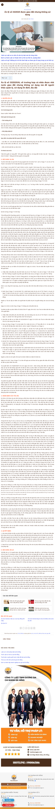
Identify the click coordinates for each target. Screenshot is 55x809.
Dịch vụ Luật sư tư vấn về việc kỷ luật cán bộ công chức (19, 55)
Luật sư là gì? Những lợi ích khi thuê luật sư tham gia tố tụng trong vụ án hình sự (27, 60)
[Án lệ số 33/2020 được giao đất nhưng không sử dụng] (27, 36)
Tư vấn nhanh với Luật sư (15, 787)
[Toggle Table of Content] (9, 78)
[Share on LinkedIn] (34, 628)
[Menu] (2, 4)
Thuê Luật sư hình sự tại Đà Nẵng (10, 654)
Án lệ (25, 9)
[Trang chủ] (14, 778)
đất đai (40, 633)
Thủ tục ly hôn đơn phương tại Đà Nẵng (11, 660)
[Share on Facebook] (23, 628)
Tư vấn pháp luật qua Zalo (15, 784)
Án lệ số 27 (4, 623)
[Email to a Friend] (29, 628)
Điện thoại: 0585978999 (35, 785)
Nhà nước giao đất (46, 633)
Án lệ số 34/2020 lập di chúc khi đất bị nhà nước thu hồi (41, 619)
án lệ (32, 633)
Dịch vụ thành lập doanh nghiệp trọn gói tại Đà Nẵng (15, 662)
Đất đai (29, 9)
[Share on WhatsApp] (21, 628)
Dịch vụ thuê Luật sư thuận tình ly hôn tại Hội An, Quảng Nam (21, 58)
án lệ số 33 (36, 633)
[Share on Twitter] (26, 628)
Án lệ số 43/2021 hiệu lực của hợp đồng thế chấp (12, 619)
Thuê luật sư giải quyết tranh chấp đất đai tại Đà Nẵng (15, 657)
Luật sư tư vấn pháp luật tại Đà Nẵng (11, 652)
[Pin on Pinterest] (31, 628)
